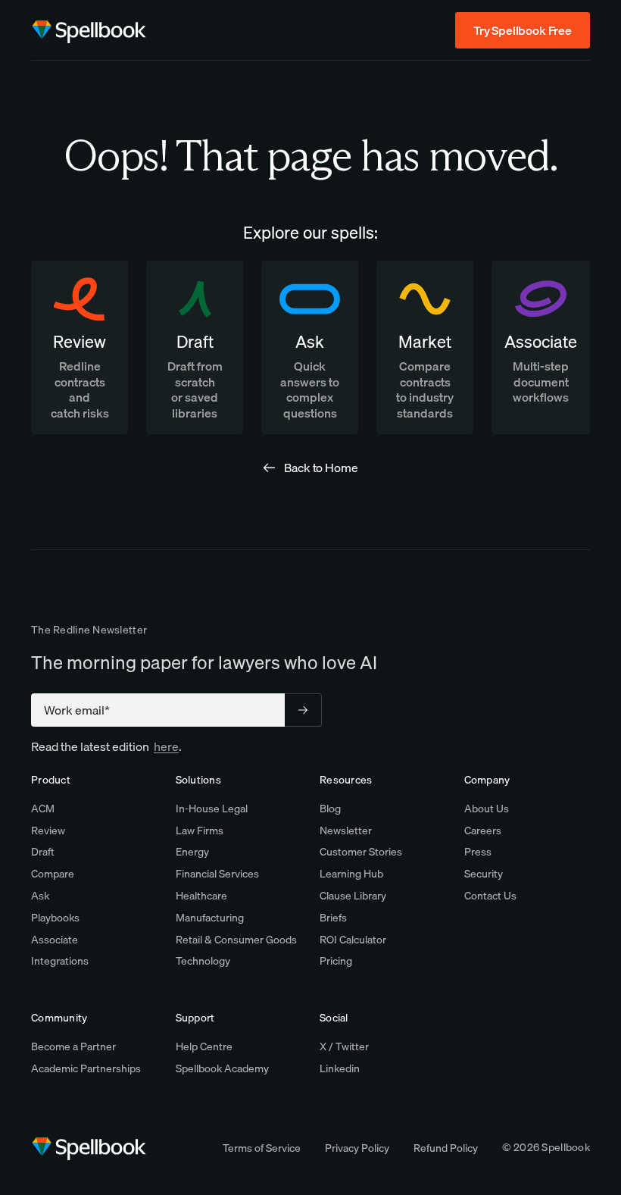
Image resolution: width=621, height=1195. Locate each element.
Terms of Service (262, 1148)
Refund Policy (445, 1148)
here (166, 746)
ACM (43, 808)
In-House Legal (212, 808)
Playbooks (55, 917)
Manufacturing (210, 917)
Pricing (336, 961)
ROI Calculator (353, 939)
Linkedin (340, 1068)
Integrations (60, 961)
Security (483, 873)
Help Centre (204, 1046)
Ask (40, 895)
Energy (192, 851)
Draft (43, 851)
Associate (54, 939)
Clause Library (353, 895)
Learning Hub (351, 873)
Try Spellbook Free (522, 30)
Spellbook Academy (222, 1068)
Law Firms (199, 830)
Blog (330, 808)
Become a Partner (73, 1046)
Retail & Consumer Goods (236, 939)
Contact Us (490, 895)
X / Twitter (344, 1046)
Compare (52, 873)
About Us (486, 808)
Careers (482, 830)
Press (477, 851)
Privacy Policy (357, 1148)
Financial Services (217, 873)
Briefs (333, 917)
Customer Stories (361, 851)
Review (48, 830)
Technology (203, 961)
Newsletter (346, 830)
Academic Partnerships (86, 1068)
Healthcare (201, 895)
